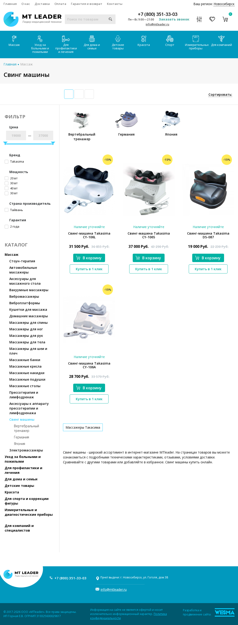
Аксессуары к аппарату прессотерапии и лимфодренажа (29, 408)
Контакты (114, 4)
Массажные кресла (25, 366)
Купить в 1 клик (89, 269)
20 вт (14, 178)
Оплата (60, 4)
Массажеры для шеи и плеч (28, 350)
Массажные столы (24, 386)
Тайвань (16, 210)
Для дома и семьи (92, 46)
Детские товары (118, 46)
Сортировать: (220, 94)
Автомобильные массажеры (23, 269)
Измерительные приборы (197, 46)
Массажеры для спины (28, 322)
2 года (14, 226)
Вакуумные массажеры (28, 290)
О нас (25, 4)
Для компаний (221, 45)
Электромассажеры (26, 450)
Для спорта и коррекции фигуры (27, 500)
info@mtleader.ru (157, 24)
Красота (144, 45)
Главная (10, 4)
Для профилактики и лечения (66, 48)
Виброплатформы (24, 303)
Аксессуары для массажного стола (25, 281)
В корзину (92, 257)
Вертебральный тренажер (26, 428)
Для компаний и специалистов (19, 528)
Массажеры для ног (26, 329)
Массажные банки (24, 360)
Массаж (14, 45)
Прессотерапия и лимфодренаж (23, 394)
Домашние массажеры (28, 316)
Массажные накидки (26, 373)
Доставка (42, 4)
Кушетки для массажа (28, 309)
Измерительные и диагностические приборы (29, 512)
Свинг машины (21, 419)
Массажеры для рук (26, 335)
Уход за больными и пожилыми (40, 48)
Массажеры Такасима (83, 427)
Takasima (17, 161)
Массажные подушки (27, 379)
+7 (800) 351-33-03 (157, 14)
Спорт (169, 45)
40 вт (14, 188)
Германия (21, 437)
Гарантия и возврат (86, 4)
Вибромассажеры (24, 296)
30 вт (14, 183)
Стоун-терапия (22, 261)
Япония (19, 443)
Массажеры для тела (27, 342)
